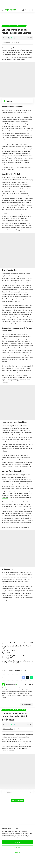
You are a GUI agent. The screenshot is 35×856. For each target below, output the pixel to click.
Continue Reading (17, 800)
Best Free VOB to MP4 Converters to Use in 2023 (18, 643)
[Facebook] (27, 684)
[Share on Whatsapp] (11, 37)
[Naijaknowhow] (10, 10)
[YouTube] (30, 684)
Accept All (17, 842)
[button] (3, 10)
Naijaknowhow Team (8, 42)
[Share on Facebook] (6, 37)
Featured (5, 26)
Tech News (13, 26)
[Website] (26, 684)
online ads (12, 196)
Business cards (7, 343)
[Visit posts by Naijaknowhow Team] (3, 684)
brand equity (22, 151)
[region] (17, 840)
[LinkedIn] (32, 684)
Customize (17, 847)
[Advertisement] (17, 17)
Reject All (17, 852)
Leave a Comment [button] (27, 704)
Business (11, 670)
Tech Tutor (21, 26)
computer (5, 497)
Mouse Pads (22, 670)
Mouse (17, 670)
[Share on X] (9, 37)
